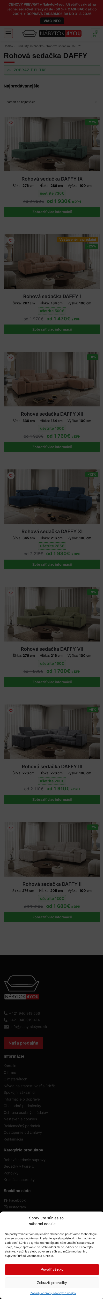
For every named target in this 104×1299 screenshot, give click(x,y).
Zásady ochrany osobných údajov (53, 1293)
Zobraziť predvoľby (52, 1283)
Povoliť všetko (52, 1269)
